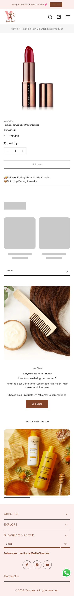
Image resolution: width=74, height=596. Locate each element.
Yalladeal (30, 590)
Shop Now (56, 4)
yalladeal (9, 120)
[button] (37, 165)
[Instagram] (37, 564)
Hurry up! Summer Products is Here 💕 (29, 4)
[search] (50, 17)
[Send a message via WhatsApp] (66, 572)
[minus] (8, 151)
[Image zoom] (37, 76)
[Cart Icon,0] (58, 17)
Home (14, 28)
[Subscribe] (65, 544)
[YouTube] (47, 564)
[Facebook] (26, 564)
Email (9, 543)
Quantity (11, 143)
